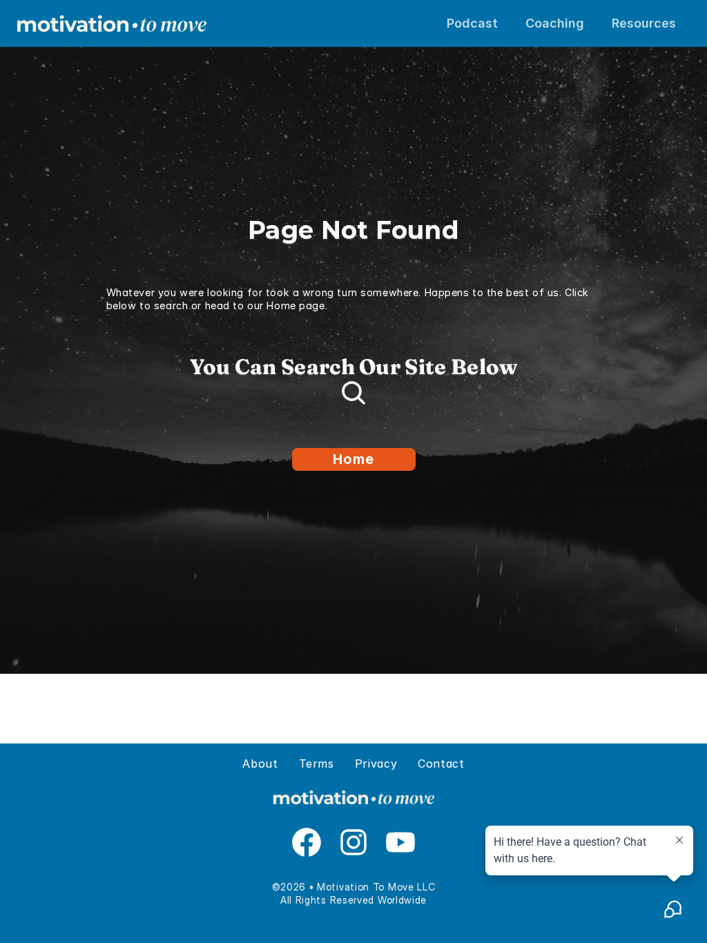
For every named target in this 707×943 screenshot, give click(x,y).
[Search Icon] (353, 393)
